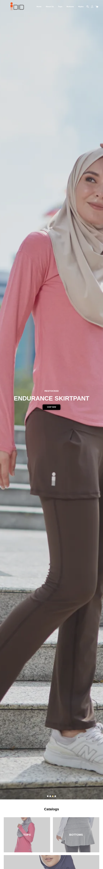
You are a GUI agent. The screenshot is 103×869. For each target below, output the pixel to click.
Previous (5, 399)
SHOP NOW (51, 407)
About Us (50, 7)
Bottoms (70, 7)
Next (97, 399)
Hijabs (81, 7)
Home (39, 7)
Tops (60, 7)
